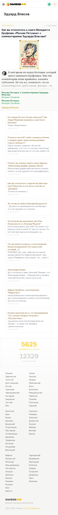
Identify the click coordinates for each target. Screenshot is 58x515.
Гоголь (8, 386)
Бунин (8, 417)
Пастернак (10, 430)
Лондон (9, 471)
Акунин (32, 424)
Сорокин (33, 411)
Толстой (9, 380)
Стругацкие (11, 427)
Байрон (8, 455)
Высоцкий (10, 450)
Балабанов (34, 458)
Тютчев (8, 402)
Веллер (32, 430)
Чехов (32, 373)
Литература (8, 25)
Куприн (32, 380)
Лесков (32, 376)
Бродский (10, 424)
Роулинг (9, 484)
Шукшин (9, 421)
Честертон (10, 468)
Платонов (33, 402)
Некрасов (10, 399)
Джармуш (33, 475)
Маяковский (34, 383)
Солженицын (11, 434)
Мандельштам (35, 392)
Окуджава (10, 446)
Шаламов (9, 437)
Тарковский (34, 455)
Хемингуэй (10, 458)
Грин (7, 414)
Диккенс (9, 475)
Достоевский (11, 383)
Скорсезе (33, 471)
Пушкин (9, 373)
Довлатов (33, 421)
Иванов (32, 427)
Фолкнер (9, 462)
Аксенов (9, 443)
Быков (32, 434)
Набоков (33, 396)
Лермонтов (10, 376)
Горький (33, 405)
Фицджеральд (12, 465)
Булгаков (33, 389)
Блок (31, 386)
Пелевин (33, 414)
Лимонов (33, 417)
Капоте (8, 491)
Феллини (33, 481)
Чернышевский (12, 392)
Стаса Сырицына (32, 508)
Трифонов (10, 440)
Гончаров (9, 396)
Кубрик (32, 468)
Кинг (7, 488)
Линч (31, 478)
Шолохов (9, 411)
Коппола (33, 465)
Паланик (9, 481)
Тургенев (9, 389)
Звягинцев (34, 462)
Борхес (8, 478)
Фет (7, 405)
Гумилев (32, 399)
